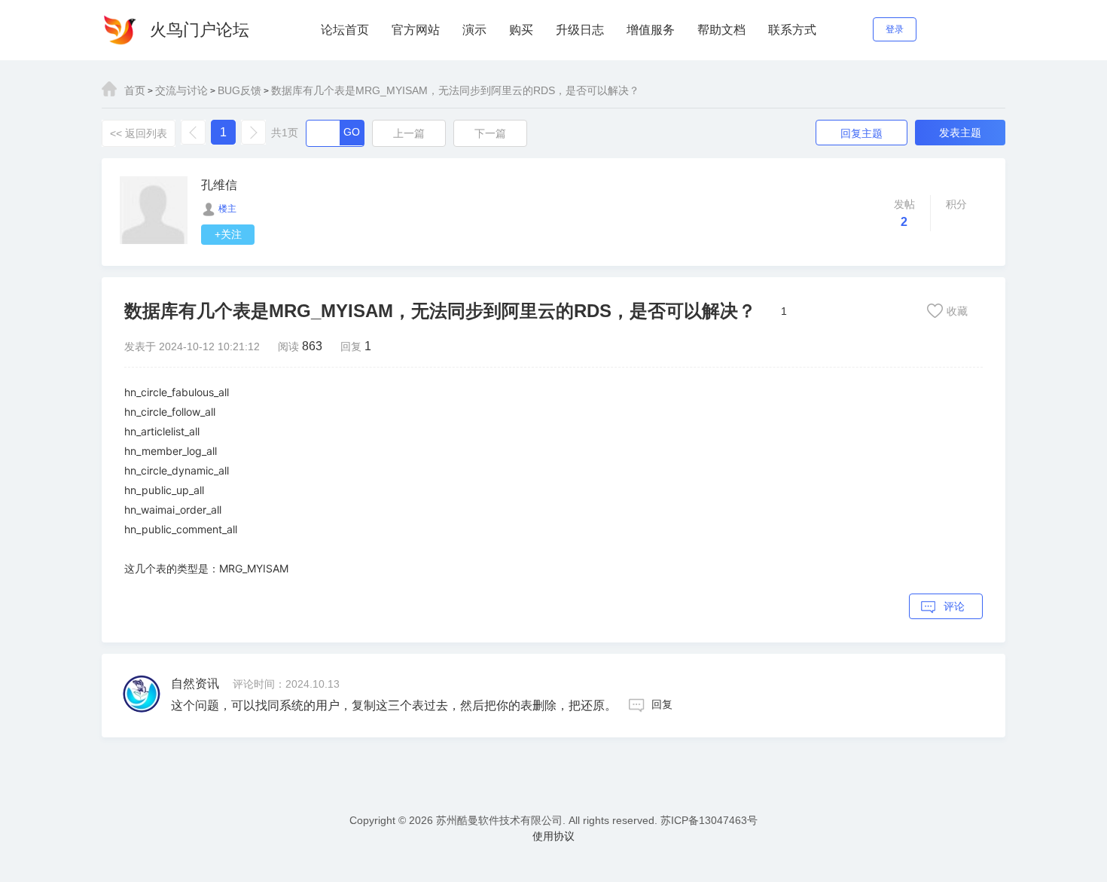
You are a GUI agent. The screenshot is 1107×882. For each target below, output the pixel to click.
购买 (521, 29)
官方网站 (416, 29)
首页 (134, 90)
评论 (954, 606)
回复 (661, 704)
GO (351, 132)
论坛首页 (345, 29)
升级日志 (580, 29)
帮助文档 (721, 29)
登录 (895, 29)
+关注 (228, 234)
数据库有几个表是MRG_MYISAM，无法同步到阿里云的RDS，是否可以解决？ (455, 90)
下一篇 (490, 133)
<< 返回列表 (138, 133)
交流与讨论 (181, 90)
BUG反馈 (239, 90)
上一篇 (409, 133)
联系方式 (792, 29)
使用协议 (553, 836)
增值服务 (651, 29)
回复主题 (861, 133)
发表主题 (960, 133)
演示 (474, 29)
